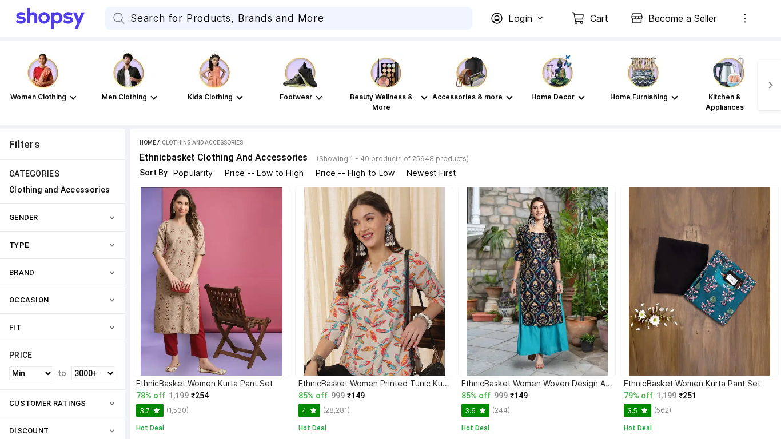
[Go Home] (60, 18)
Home (148, 142)
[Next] (769, 85)
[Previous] (11, 85)
